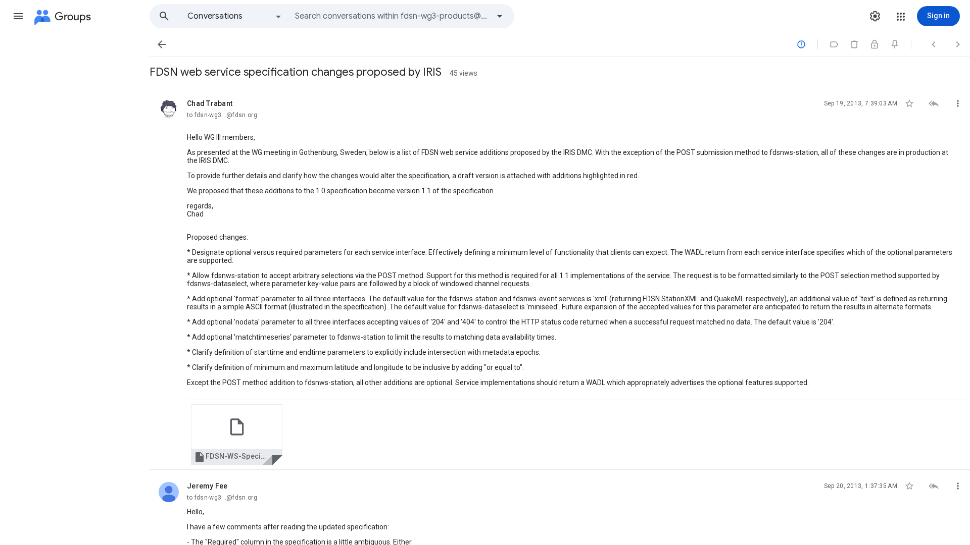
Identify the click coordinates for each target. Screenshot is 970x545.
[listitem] (560, 278)
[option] (234, 16)
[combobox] (392, 16)
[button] (18, 16)
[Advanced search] (500, 16)
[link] (236, 434)
